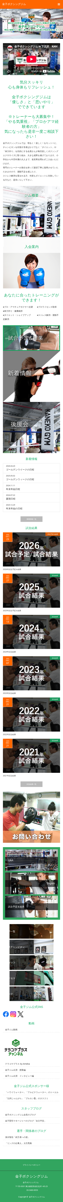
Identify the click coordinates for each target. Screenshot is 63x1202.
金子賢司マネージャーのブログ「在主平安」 (25, 1120)
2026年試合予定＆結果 (12, 569)
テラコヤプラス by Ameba (17, 1063)
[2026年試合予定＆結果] (31, 549)
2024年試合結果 (9, 652)
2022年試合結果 (9, 734)
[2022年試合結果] (31, 714)
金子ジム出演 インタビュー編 (19, 1075)
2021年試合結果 (9, 775)
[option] (31, 24)
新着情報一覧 (31, 519)
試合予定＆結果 (53, 534)
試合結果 (55, 575)
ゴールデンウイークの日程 (20, 469)
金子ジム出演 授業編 (15, 1070)
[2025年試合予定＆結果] (31, 591)
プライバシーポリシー (31, 1165)
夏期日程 (10, 498)
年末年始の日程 (14, 508)
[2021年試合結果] (31, 756)
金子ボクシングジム (14, 4)
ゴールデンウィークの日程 (20, 479)
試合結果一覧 (31, 784)
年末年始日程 (13, 489)
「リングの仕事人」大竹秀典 (18, 1143)
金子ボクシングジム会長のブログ (20, 1114)
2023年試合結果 (9, 693)
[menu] (58, 4)
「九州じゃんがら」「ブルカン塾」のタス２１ (26, 1098)
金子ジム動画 (11, 1029)
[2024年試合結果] (31, 632)
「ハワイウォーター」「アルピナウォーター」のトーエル (31, 1092)
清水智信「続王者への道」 (17, 1137)
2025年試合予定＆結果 (12, 610)
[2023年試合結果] (31, 673)
